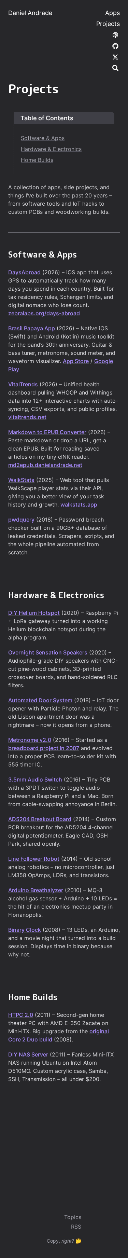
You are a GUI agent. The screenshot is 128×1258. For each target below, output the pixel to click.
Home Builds (37, 159)
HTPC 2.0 (20, 1014)
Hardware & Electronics (51, 149)
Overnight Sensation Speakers (47, 652)
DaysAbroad (24, 272)
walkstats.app (78, 504)
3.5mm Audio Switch (35, 779)
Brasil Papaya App (31, 328)
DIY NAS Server (28, 1054)
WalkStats (21, 479)
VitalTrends (23, 384)
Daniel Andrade (30, 12)
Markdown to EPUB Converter (47, 432)
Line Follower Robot (33, 858)
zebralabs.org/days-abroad (44, 313)
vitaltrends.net (27, 417)
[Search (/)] (115, 67)
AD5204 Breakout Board (39, 819)
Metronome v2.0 (29, 739)
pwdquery (21, 519)
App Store (76, 361)
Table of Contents (46, 118)
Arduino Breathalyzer (35, 890)
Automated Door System (40, 700)
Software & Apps (43, 138)
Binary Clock (24, 929)
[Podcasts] (115, 34)
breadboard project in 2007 (43, 748)
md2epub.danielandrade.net (45, 464)
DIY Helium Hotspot (34, 612)
